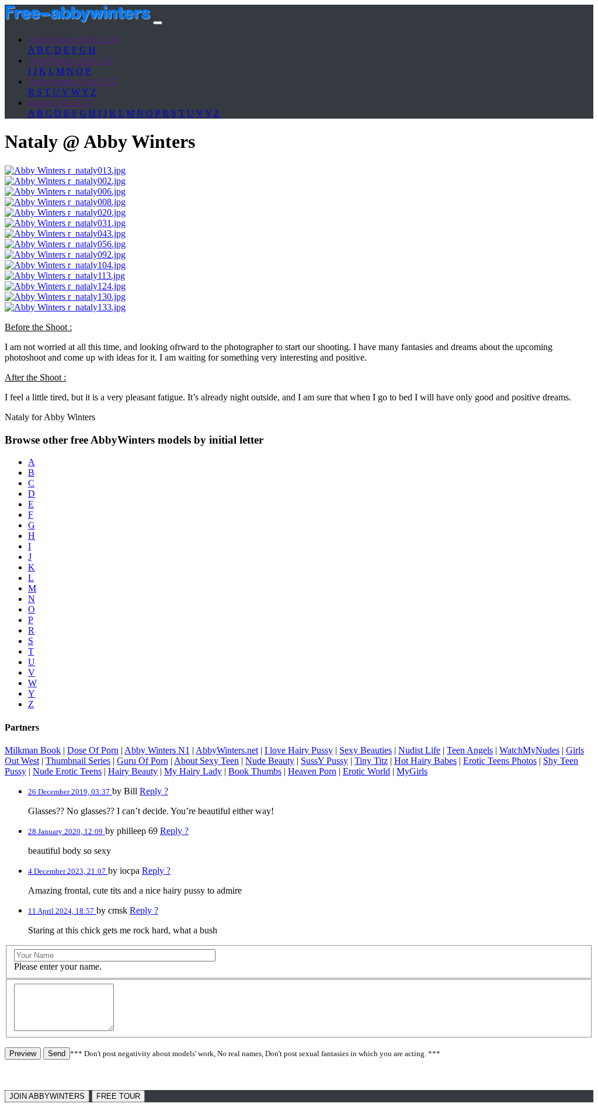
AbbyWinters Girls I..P (70, 60)
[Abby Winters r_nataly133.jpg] (65, 307)
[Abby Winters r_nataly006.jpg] (65, 191)
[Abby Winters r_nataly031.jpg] (65, 223)
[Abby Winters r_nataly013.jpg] (65, 170)
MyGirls (412, 771)
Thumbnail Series (78, 761)
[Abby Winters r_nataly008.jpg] (65, 202)
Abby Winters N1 (157, 750)
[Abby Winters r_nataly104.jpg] (65, 265)
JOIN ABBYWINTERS (47, 1096)
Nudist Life (419, 750)
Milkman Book (33, 750)
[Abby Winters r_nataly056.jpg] (65, 244)
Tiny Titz (371, 761)
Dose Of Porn (93, 750)
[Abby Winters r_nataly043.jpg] (65, 233)
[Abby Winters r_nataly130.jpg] (65, 297)
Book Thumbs (254, 771)
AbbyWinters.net (227, 750)
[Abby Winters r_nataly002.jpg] (65, 181)
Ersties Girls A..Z (60, 103)
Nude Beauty (269, 761)
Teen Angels (470, 750)
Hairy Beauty (133, 771)
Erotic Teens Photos (500, 761)
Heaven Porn (312, 771)
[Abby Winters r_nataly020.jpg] (65, 212)
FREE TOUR (118, 1096)
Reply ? (154, 791)
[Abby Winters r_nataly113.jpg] (65, 276)
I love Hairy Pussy (299, 750)
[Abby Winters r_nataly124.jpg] (65, 286)
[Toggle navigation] (157, 23)
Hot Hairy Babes (425, 761)
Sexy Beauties (365, 750)
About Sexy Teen (206, 761)
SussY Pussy (324, 761)
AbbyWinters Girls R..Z (72, 82)
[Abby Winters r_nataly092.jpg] (65, 255)
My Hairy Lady (193, 771)
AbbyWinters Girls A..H (73, 39)
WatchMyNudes (529, 750)
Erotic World (366, 771)
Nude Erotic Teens (67, 771)
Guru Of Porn (142, 761)
